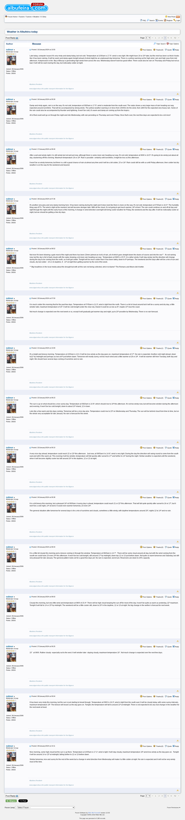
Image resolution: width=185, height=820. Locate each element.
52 (175, 38)
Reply (177, 50)
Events (160, 20)
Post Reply (10, 38)
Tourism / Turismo (25, 17)
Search (152, 20)
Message (36, 44)
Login (178, 20)
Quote (169, 50)
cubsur (10, 49)
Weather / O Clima (39, 17)
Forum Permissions (173, 807)
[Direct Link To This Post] (30, 49)
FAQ (144, 20)
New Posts (171, 17)
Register (170, 20)
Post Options (147, 50)
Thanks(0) (159, 50)
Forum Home (12, 17)
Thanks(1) (159, 348)
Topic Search (161, 44)
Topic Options (174, 44)
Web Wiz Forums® (94, 813)
